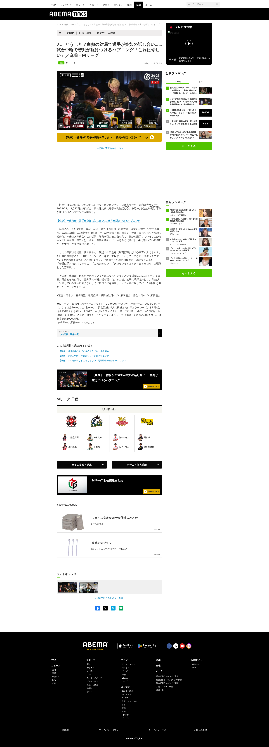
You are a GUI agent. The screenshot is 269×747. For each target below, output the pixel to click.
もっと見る (189, 146)
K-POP (125, 698)
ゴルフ (89, 674)
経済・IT (55, 676)
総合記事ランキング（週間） (168, 683)
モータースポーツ (94, 678)
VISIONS (196, 664)
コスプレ (125, 681)
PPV (194, 668)
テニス (89, 691)
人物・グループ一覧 (164, 686)
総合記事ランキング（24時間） (169, 680)
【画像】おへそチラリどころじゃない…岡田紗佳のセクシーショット (92, 360)
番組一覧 (160, 690)
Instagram (188, 646)
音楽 (124, 711)
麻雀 (138, 5)
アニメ (106, 5)
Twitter (175, 646)
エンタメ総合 (127, 691)
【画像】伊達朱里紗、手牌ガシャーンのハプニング (84, 355)
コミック (125, 668)
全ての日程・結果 (82, 464)
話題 (54, 683)
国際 (54, 673)
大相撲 (89, 671)
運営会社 (66, 730)
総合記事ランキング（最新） (168, 676)
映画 (124, 708)
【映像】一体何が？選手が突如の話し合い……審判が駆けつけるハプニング (98, 220)
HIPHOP (125, 715)
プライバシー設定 (157, 730)
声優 (124, 674)
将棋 (129, 5)
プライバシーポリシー (109, 730)
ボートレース (92, 681)
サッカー (90, 668)
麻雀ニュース (70, 24)
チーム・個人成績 (137, 464)
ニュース (80, 5)
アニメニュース (128, 664)
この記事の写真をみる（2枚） (109, 148)
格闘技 (89, 688)
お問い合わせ (200, 730)
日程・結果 (85, 33)
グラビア (125, 718)
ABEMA (63, 322)
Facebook (169, 646)
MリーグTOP (66, 33)
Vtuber (125, 678)
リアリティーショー (130, 701)
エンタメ (118, 5)
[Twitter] (104, 608)
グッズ (124, 671)
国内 (54, 670)
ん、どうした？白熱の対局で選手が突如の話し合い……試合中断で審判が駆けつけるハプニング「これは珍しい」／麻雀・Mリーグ (138, 24)
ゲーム (145, 283)
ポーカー (149, 5)
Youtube (182, 646)
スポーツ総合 (92, 685)
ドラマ (124, 704)
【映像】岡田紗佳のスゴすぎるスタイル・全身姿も (84, 351)
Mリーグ (71, 63)
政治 (54, 680)
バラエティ (126, 694)
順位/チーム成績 (106, 33)
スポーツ (93, 5)
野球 (89, 664)
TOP (53, 5)
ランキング (65, 5)
